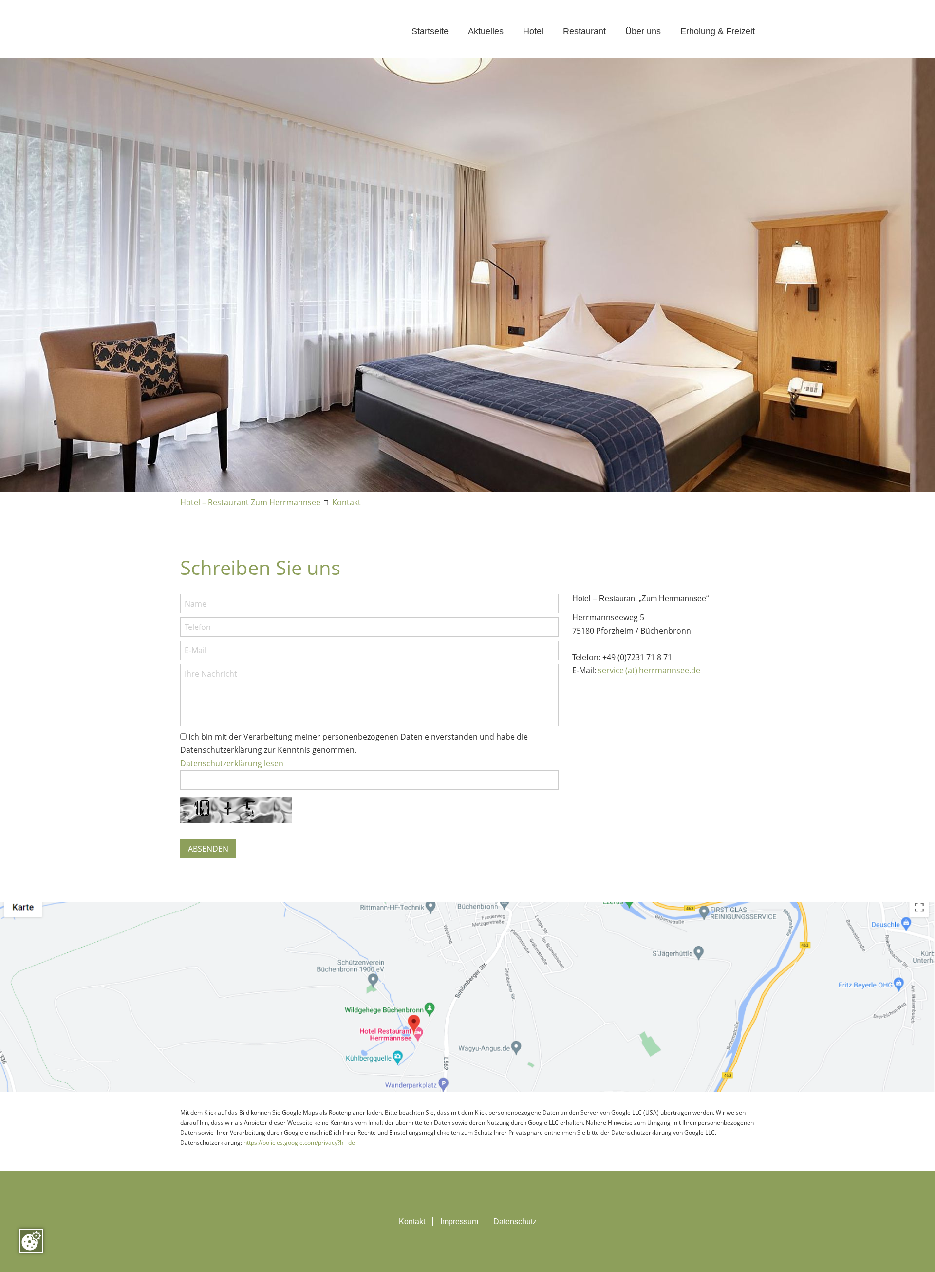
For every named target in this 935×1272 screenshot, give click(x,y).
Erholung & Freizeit (717, 31)
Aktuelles (486, 31)
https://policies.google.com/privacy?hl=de (299, 1143)
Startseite (430, 31)
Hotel (533, 31)
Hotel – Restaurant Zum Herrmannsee (250, 502)
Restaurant (584, 31)
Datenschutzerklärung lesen (231, 763)
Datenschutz (515, 1221)
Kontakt (346, 502)
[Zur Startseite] (256, 32)
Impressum (459, 1221)
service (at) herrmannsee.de (649, 670)
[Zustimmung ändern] (31, 1241)
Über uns (643, 31)
